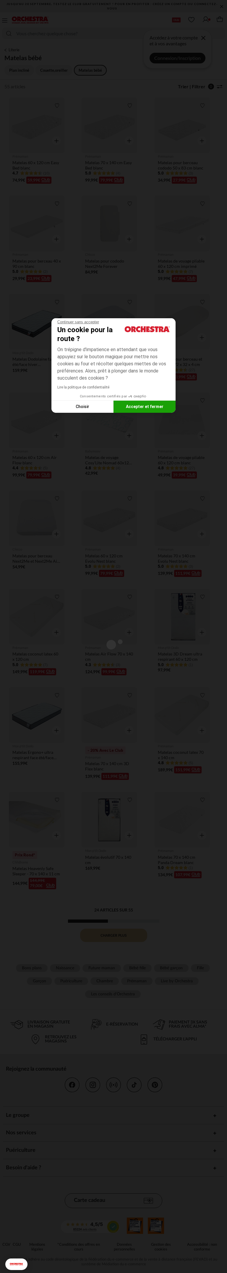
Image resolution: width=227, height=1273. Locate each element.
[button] (16, 1264)
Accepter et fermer (144, 406)
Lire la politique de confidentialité (83, 387)
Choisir (82, 406)
